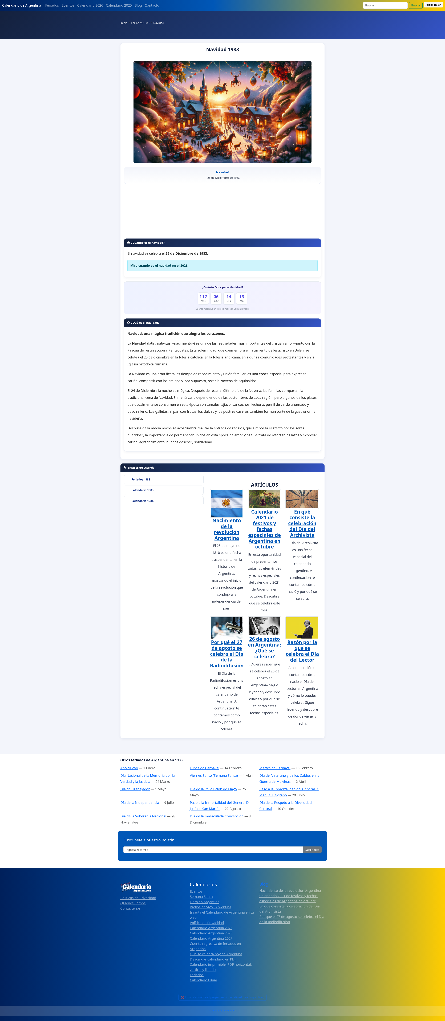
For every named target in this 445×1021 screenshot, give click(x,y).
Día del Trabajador (135, 789)
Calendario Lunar (203, 980)
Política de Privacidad (207, 922)
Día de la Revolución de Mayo (213, 789)
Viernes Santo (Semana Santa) (214, 775)
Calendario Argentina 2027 (211, 938)
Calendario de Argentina (21, 5)
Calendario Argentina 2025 (211, 928)
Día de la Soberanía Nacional (143, 816)
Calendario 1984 (142, 501)
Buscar (415, 5)
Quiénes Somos (133, 903)
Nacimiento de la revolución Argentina (226, 529)
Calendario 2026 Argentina (222, 1010)
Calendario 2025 (119, 5)
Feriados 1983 (140, 479)
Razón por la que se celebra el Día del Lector (302, 651)
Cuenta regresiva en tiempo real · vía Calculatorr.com (222, 308)
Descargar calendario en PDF (213, 959)
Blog (138, 5)
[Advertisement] (222, 212)
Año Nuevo (129, 768)
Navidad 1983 (222, 49)
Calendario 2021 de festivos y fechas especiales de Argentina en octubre (264, 529)
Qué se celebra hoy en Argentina (216, 954)
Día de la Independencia (139, 802)
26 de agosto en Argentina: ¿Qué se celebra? (264, 648)
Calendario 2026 (90, 5)
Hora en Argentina (204, 901)
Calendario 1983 (142, 490)
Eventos (68, 5)
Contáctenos (130, 908)
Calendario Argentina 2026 (211, 933)
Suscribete (312, 850)
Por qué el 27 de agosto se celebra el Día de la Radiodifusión (227, 654)
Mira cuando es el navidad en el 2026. (159, 265)
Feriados (52, 5)
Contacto (152, 5)
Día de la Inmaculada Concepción (217, 816)
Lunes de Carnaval (204, 768)
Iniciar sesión (433, 4)
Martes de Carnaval (274, 768)
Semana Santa (201, 896)
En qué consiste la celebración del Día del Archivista (302, 523)
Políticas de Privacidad (138, 897)
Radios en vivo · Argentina (210, 907)
